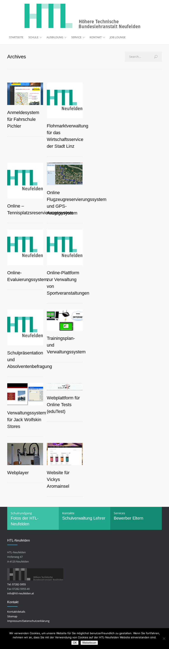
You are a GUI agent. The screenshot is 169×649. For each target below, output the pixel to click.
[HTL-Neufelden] (84, 16)
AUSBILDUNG (55, 37)
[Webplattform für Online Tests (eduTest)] (65, 386)
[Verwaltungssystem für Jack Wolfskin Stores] (25, 394)
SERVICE (76, 37)
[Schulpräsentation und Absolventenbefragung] (25, 327)
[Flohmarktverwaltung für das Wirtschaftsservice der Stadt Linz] (65, 100)
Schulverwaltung (77, 518)
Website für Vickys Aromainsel (58, 479)
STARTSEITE (16, 37)
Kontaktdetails (16, 611)
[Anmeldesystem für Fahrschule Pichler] (25, 94)
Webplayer (18, 472)
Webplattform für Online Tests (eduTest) (63, 404)
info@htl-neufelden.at (20, 593)
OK (75, 642)
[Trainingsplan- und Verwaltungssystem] (65, 320)
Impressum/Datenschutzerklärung (28, 621)
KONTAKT (96, 37)
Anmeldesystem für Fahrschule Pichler (23, 119)
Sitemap (12, 616)
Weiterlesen (89, 642)
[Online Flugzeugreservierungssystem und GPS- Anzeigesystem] (65, 174)
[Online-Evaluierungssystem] (25, 247)
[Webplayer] (25, 454)
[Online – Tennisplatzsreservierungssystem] (25, 180)
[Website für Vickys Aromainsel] (65, 454)
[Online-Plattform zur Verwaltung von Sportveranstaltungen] (65, 247)
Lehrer (99, 518)
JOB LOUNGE (118, 37)
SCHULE (33, 37)
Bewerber (122, 518)
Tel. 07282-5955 (16, 584)
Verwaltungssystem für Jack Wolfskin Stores (26, 419)
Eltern (138, 518)
